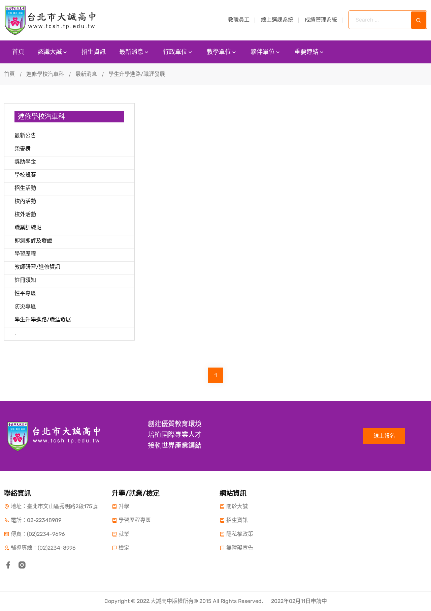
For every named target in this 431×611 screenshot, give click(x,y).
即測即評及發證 (33, 240)
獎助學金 (25, 161)
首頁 (18, 52)
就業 (124, 534)
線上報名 (384, 436)
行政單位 (175, 52)
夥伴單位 (263, 52)
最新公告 (25, 135)
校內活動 (25, 201)
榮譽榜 (22, 148)
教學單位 (219, 52)
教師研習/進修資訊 (37, 267)
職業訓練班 (27, 227)
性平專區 (25, 293)
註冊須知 (25, 280)
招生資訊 (93, 52)
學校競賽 (25, 175)
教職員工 (239, 20)
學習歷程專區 (135, 520)
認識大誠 (50, 52)
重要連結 (306, 52)
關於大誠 (237, 506)
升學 (124, 506)
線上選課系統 (277, 20)
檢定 (124, 548)
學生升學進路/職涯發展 (42, 319)
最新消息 (131, 52)
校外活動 (25, 214)
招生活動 (25, 188)
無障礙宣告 (239, 548)
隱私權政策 (239, 534)
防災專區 (25, 306)
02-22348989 (44, 520)
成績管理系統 (321, 20)
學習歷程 (25, 254)
